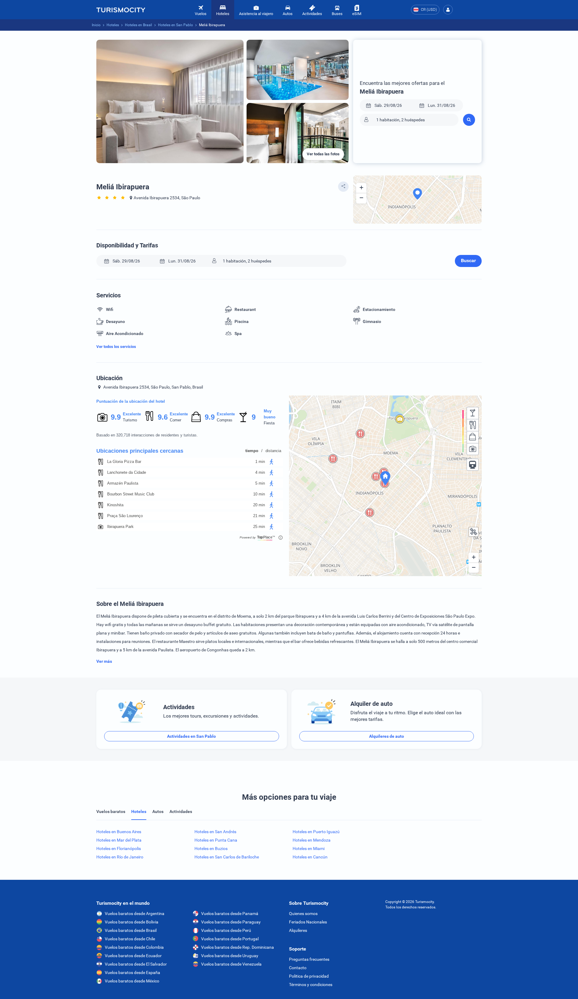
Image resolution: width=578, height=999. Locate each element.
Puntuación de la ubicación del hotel (130, 401)
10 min (259, 494)
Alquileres (298, 930)
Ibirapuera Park (120, 526)
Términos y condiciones (310, 984)
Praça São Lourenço (125, 515)
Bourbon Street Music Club (130, 494)
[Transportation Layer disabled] (473, 465)
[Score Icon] (102, 417)
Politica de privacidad (309, 976)
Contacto (297, 967)
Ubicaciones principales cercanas (139, 451)
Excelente (132, 414)
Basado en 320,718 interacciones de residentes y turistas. (147, 435)
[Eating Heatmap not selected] (473, 425)
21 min (259, 515)
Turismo (130, 420)
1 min (260, 461)
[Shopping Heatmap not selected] (473, 437)
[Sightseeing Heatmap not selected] (473, 449)
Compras (224, 420)
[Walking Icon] (272, 462)
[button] (448, 9)
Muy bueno (269, 414)
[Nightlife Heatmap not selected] (473, 413)
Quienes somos (303, 913)
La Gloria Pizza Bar (124, 461)
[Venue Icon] (101, 462)
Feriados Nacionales (308, 922)
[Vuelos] (120, 10)
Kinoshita (115, 505)
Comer (175, 420)
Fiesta (269, 423)
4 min (260, 472)
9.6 (162, 417)
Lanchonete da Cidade (126, 472)
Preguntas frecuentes (309, 959)
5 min (260, 483)
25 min (259, 526)
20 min (259, 505)
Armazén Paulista (122, 483)
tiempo (251, 450)
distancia (273, 450)
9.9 (115, 417)
